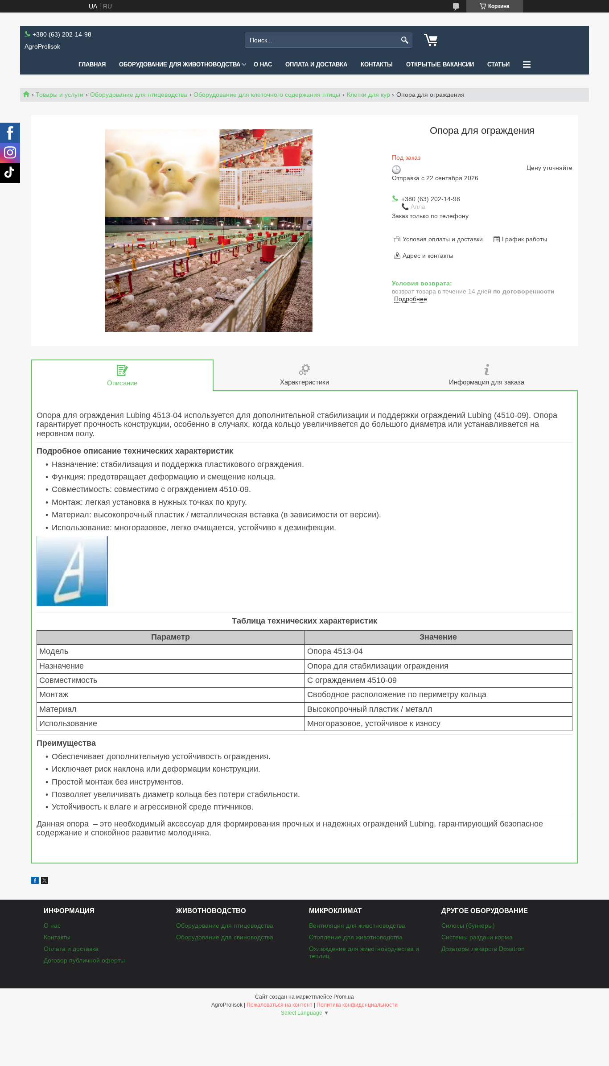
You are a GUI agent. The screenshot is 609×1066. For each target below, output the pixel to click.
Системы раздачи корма (477, 937)
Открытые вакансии (440, 64)
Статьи (498, 64)
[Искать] (404, 40)
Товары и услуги (59, 94)
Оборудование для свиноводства (224, 937)
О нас (263, 64)
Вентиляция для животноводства (357, 925)
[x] (44, 881)
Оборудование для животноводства (179, 64)
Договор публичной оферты (84, 960)
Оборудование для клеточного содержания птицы (266, 94)
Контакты (377, 64)
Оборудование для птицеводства (138, 94)
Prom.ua (343, 997)
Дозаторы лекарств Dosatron (483, 948)
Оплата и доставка (316, 64)
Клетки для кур (368, 94)
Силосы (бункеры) (468, 925)
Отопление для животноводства (356, 937)
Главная (92, 64)
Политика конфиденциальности (357, 1005)
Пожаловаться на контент (280, 1005)
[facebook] (35, 881)
